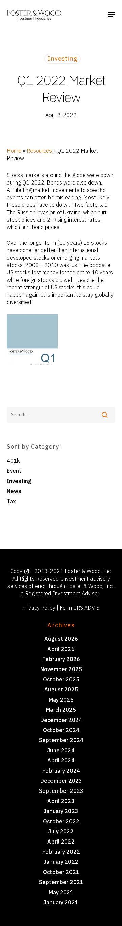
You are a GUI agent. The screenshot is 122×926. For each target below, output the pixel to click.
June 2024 (61, 750)
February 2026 (61, 659)
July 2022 (61, 831)
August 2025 (61, 689)
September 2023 (61, 790)
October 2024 (61, 730)
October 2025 (61, 679)
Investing (62, 59)
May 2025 (61, 699)
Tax (11, 501)
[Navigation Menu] (111, 14)
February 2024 (61, 770)
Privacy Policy (38, 607)
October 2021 (61, 872)
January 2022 (61, 861)
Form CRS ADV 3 (80, 607)
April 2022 (61, 841)
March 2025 (61, 709)
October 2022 (61, 821)
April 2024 (61, 760)
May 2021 (61, 892)
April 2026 (61, 648)
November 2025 (61, 669)
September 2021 (61, 882)
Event (14, 470)
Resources (39, 150)
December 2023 (61, 780)
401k (13, 460)
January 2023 (61, 811)
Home (14, 150)
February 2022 (61, 851)
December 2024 (61, 719)
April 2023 (61, 801)
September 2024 (61, 740)
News (14, 491)
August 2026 (61, 638)
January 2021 (61, 902)
